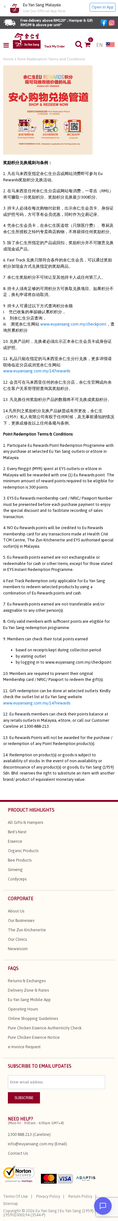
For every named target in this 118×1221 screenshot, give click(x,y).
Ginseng (15, 869)
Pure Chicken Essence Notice (34, 1037)
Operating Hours (23, 1009)
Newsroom (18, 948)
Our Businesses (21, 920)
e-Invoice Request (24, 1046)
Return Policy (80, 1196)
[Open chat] (103, 1206)
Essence (15, 841)
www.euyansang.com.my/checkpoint (73, 324)
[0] (90, 45)
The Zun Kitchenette (27, 930)
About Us (16, 911)
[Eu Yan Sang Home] (27, 41)
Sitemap (10, 1203)
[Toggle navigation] (8, 45)
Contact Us (18, 1153)
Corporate (20, 898)
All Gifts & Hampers (25, 822)
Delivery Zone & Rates (28, 990)
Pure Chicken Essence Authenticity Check (44, 1028)
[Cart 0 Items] (90, 45)
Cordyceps (17, 879)
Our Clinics (17, 939)
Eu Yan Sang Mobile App (29, 999)
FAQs (13, 968)
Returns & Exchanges (27, 980)
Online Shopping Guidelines (33, 1018)
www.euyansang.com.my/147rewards (36, 371)
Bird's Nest (17, 832)
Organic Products (23, 850)
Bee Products (19, 860)
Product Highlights (31, 810)
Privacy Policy (48, 1196)
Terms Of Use (15, 1196)
